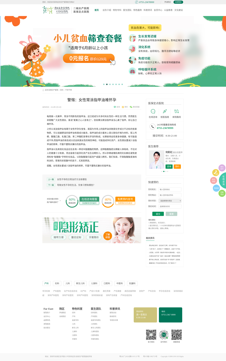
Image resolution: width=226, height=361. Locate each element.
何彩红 (168, 152)
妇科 (61, 90)
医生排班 (213, 180)
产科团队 (94, 316)
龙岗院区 (178, 2)
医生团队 (127, 10)
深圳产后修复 (111, 295)
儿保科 (74, 331)
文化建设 (178, 10)
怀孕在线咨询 (164, 291)
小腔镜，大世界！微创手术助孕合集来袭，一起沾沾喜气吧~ (165, 252)
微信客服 (136, 107)
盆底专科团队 (96, 320)
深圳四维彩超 (97, 295)
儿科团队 (94, 324)
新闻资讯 (113, 316)
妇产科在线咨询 (70, 291)
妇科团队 (94, 313)
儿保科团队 (95, 331)
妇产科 (83, 291)
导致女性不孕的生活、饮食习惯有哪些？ (76, 185)
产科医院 (57, 291)
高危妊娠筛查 (130, 291)
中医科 (74, 339)
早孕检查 (46, 291)
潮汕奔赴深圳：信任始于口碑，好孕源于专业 (163, 245)
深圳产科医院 (53, 295)
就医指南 (165, 117)
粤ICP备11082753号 (150, 356)
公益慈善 (168, 10)
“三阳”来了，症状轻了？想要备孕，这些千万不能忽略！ (165, 249)
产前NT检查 (94, 291)
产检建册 (117, 291)
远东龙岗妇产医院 (51, 90)
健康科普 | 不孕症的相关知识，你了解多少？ (163, 263)
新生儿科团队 (96, 328)
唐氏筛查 (106, 291)
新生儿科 (75, 328)
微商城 (216, 188)
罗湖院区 (167, 2)
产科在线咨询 (126, 295)
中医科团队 (95, 339)
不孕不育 (68, 90)
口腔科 (74, 335)
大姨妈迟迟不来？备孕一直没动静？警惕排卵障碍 (164, 256)
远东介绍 (107, 10)
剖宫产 (142, 291)
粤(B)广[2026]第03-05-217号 (129, 356)
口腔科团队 (95, 335)
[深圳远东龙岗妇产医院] (65, 10)
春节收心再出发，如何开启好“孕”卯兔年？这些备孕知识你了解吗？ (165, 259)
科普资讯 (148, 10)
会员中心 (158, 10)
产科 (73, 316)
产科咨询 (152, 291)
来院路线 (176, 117)
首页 (97, 10)
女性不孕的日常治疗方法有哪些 (72, 179)
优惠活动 (222, 193)
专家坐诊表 (114, 320)
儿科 (73, 324)
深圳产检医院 (67, 295)
